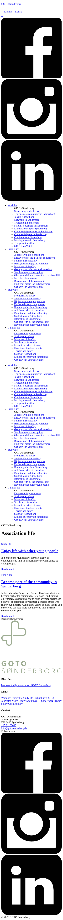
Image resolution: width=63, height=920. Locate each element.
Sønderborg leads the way (27, 211)
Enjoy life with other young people (29, 551)
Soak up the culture (24, 336)
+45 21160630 (8, 725)
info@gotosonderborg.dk (14, 728)
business (5, 685)
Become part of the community (30, 281)
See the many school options (28, 272)
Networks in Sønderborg (26, 219)
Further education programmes (29, 304)
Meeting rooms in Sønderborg (29, 240)
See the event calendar (25, 342)
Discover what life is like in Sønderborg (34, 257)
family (14, 685)
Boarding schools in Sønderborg (30, 307)
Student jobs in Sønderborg (28, 316)
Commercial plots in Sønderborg (30, 234)
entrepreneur (24, 685)
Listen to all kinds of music (28, 345)
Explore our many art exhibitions (31, 356)
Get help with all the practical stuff (31, 321)
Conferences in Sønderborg (28, 237)
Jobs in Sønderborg (24, 217)
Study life (13, 289)
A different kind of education (29, 310)
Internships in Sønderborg (27, 319)
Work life (12, 205)
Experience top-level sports (28, 348)
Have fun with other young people (31, 324)
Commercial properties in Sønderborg (33, 231)
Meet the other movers (25, 278)
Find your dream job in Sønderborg (32, 284)
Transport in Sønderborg (26, 222)
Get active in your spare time (28, 286)
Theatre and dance (23, 351)
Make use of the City (25, 266)
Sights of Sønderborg (25, 353)
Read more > (8, 569)
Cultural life (14, 327)
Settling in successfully (25, 260)
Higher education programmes (29, 301)
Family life (13, 249)
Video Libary (19, 700)
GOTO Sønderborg (41, 685)
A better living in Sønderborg (29, 254)
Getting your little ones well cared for (33, 269)
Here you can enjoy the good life (31, 263)
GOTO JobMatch (23, 246)
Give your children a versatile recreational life (37, 275)
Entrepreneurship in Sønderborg (30, 228)
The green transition (24, 243)
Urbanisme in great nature (27, 333)
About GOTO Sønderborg (40, 700)
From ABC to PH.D (24, 295)
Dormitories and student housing (30, 313)
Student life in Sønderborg (27, 298)
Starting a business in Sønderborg (31, 225)
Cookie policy (15, 703)
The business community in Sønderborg (34, 214)
